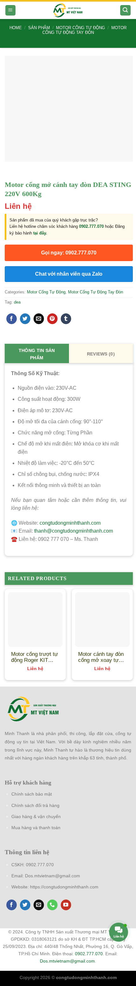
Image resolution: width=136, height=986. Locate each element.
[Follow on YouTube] (66, 905)
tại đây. (40, 233)
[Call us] (52, 905)
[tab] (37, 353)
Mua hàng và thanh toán (35, 827)
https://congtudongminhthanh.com (64, 886)
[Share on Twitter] (25, 318)
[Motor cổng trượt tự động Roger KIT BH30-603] (35, 619)
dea (17, 302)
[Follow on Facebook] (11, 905)
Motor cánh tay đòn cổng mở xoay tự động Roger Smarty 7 (101, 657)
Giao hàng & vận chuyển (36, 816)
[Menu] (10, 10)
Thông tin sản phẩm (37, 354)
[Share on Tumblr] (66, 318)
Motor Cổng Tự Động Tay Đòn (84, 30)
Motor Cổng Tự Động (80, 27)
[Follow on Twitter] (25, 905)
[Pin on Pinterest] (52, 318)
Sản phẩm (39, 27)
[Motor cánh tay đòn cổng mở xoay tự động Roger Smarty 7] (102, 619)
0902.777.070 (91, 226)
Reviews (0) (101, 353)
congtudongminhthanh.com (70, 523)
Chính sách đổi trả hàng (35, 805)
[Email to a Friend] (39, 318)
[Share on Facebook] (11, 318)
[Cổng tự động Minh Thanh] (68, 10)
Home (15, 27)
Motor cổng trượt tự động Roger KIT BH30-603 (34, 657)
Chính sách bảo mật (31, 794)
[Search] (125, 10)
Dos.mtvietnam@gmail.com (52, 875)
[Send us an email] (39, 905)
